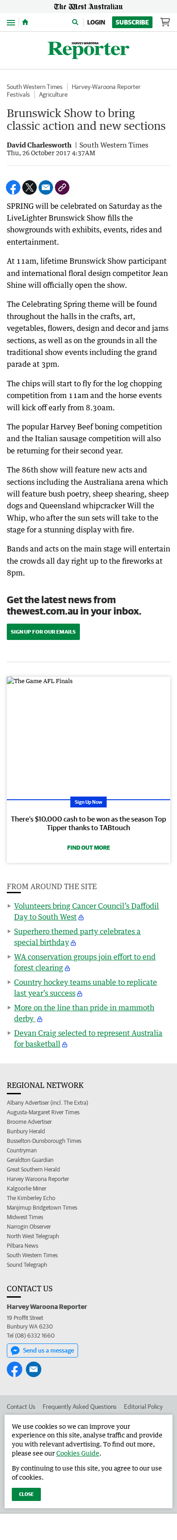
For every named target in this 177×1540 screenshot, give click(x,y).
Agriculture (53, 94)
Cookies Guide (77, 1453)
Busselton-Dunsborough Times (44, 1140)
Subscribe (132, 22)
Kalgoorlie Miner (26, 1188)
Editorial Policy (143, 1406)
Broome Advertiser (29, 1121)
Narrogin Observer (29, 1226)
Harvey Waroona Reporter (38, 1179)
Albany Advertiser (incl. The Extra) (47, 1102)
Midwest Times (25, 1217)
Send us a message (48, 1350)
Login (96, 22)
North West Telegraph (33, 1236)
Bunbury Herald (26, 1131)
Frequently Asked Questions (80, 1406)
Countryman (22, 1150)
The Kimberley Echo (31, 1198)
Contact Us (21, 1406)
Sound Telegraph (27, 1264)
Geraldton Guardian (30, 1159)
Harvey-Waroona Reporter (106, 86)
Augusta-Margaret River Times (43, 1112)
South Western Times (35, 86)
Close (26, 1494)
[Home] (25, 22)
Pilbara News (22, 1245)
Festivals (18, 94)
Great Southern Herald (33, 1169)
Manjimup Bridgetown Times (42, 1207)
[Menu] (11, 22)
